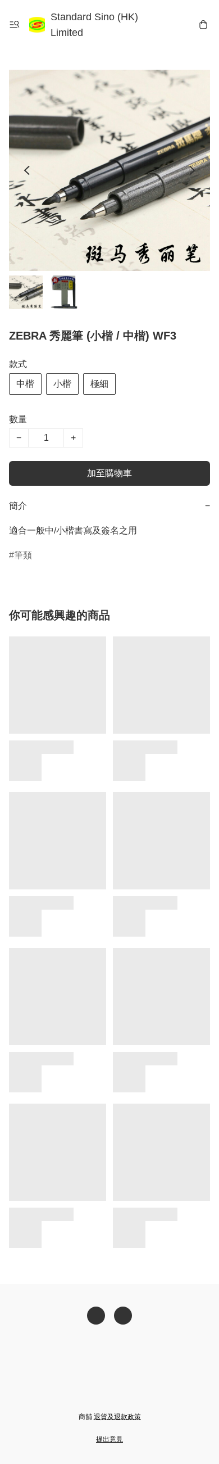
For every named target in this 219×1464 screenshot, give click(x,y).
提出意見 (109, 1439)
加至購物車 (109, 473)
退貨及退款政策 (117, 1417)
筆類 (23, 555)
